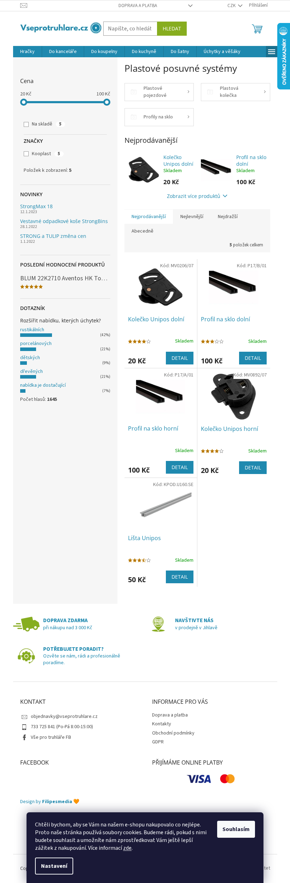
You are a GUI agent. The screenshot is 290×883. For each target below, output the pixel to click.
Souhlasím (236, 829)
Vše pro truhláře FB (51, 737)
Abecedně (142, 231)
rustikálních (32, 329)
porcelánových (36, 343)
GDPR (158, 741)
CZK (232, 5)
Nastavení (54, 866)
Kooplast (46, 153)
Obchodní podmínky (173, 733)
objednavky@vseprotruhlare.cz (64, 716)
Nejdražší (228, 216)
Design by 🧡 (49, 802)
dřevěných (31, 371)
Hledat (172, 28)
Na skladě (47, 124)
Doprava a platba (137, 5)
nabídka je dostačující (43, 385)
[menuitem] (27, 51)
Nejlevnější (191, 216)
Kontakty (161, 723)
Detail (180, 358)
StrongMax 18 (36, 206)
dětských (30, 357)
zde (127, 848)
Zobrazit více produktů (193, 196)
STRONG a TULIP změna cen (53, 236)
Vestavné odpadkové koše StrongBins (64, 221)
